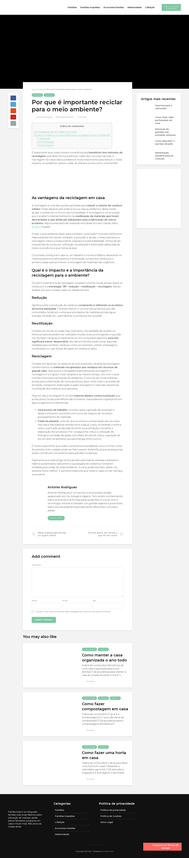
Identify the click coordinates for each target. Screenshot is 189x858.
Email (64, 601)
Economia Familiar (114, 7)
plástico (36, 226)
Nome (34, 601)
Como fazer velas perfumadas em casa (164, 120)
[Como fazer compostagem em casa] (50, 714)
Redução (43, 138)
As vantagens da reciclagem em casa (55, 131)
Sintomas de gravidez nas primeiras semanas (165, 132)
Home (34, 89)
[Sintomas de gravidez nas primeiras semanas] (147, 132)
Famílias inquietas (90, 7)
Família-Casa (108, 851)
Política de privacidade (113, 810)
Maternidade (135, 7)
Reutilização (45, 141)
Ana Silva (90, 681)
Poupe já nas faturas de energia (166, 846)
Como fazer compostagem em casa (105, 706)
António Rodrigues (44, 117)
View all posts (56, 518)
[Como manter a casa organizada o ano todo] (50, 665)
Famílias (72, 7)
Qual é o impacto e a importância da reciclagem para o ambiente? (71, 135)
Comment (36, 565)
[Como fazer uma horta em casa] (50, 762)
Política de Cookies (111, 816)
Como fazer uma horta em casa (104, 755)
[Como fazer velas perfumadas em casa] (147, 120)
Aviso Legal (106, 822)
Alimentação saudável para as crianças (164, 155)
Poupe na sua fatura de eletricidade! (171, 7)
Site (94, 601)
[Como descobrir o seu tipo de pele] (147, 143)
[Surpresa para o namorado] (147, 108)
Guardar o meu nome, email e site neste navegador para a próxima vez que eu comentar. (73, 611)
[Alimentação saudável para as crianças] (147, 155)
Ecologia (37, 95)
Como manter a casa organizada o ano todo (104, 657)
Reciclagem (45, 145)
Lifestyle (149, 7)
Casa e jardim (89, 649)
